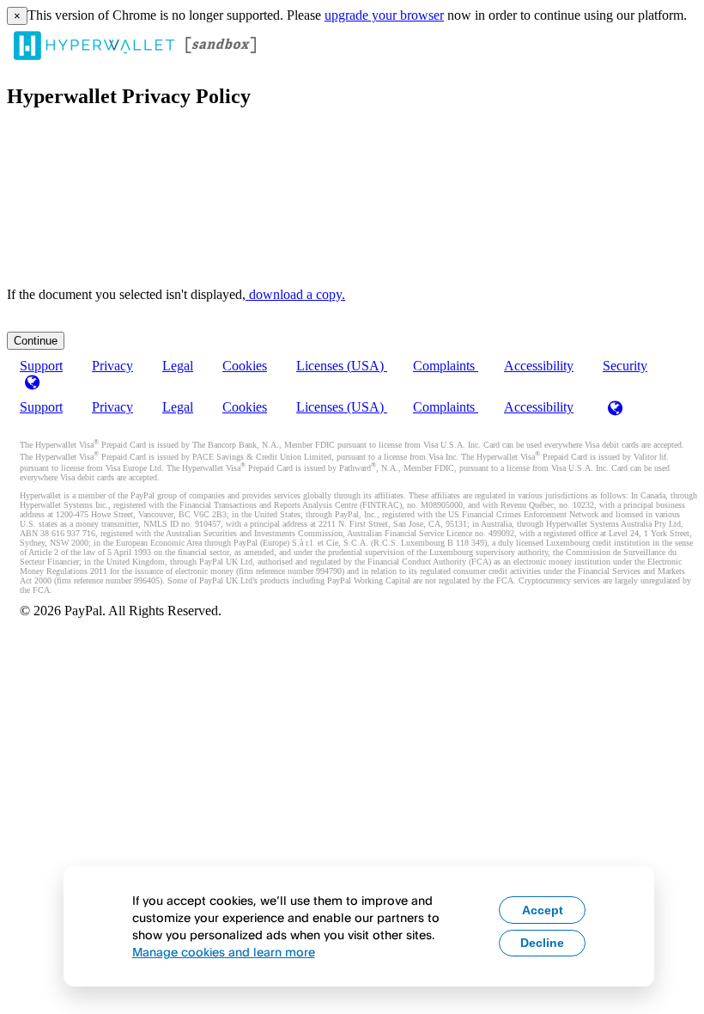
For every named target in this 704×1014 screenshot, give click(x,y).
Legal (177, 365)
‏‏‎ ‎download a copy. (295, 294)
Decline (542, 943)
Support (41, 407)
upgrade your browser (384, 15)
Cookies (244, 365)
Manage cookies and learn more (223, 951)
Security (625, 365)
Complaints (445, 365)
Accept (542, 910)
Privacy (112, 365)
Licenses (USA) (341, 365)
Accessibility (539, 365)
